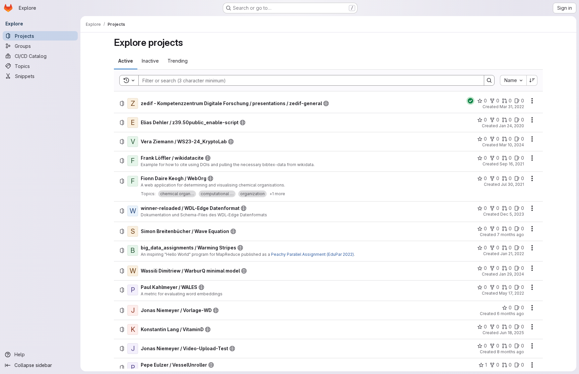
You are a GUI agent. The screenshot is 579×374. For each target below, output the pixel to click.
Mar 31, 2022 (512, 106)
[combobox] (513, 80)
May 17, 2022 (511, 293)
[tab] (125, 61)
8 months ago (510, 351)
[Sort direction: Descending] (532, 80)
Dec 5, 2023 (512, 214)
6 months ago (510, 313)
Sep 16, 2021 (512, 163)
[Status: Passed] (470, 101)
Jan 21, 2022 (512, 253)
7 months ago (510, 234)
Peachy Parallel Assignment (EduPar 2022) (312, 254)
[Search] (489, 80)
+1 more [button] (277, 193)
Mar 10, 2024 (511, 144)
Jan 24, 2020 (511, 125)
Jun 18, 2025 (512, 332)
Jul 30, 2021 (512, 184)
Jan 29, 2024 (511, 274)
